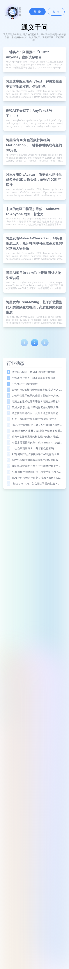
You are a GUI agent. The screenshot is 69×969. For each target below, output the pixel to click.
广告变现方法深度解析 (23, 384)
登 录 (37, 12)
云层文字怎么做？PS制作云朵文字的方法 (33, 407)
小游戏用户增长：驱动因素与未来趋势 (32, 378)
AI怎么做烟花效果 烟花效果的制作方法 (32, 419)
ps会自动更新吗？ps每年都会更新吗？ (31, 448)
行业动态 (15, 363)
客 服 (56, 12)
